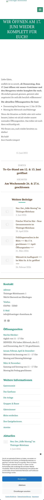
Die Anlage (8, 397)
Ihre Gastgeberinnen (12, 421)
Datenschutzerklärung (24, 496)
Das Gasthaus (9, 391)
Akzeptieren (22, 479)
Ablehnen (22, 485)
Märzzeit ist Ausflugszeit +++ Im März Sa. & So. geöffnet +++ (29, 260)
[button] (40, 454)
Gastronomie (9, 385)
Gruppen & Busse (11, 403)
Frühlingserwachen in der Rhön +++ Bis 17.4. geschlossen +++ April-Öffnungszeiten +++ (27, 242)
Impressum (35, 496)
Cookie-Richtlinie (10, 496)
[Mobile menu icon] (40, 9)
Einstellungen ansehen (22, 491)
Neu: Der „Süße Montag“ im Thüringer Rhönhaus (28, 210)
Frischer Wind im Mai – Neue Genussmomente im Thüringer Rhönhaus (29, 224)
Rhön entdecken (10, 415)
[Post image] (7, 211)
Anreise (6, 427)
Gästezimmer (9, 409)
